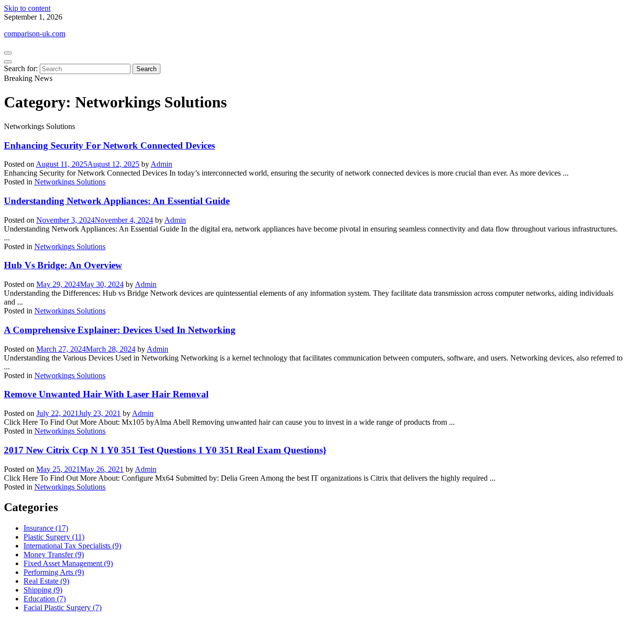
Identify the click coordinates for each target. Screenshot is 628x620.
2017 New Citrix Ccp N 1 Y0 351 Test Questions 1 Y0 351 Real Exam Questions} (165, 450)
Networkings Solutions (69, 182)
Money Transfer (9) (54, 554)
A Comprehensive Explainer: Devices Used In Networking (120, 330)
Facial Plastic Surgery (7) (63, 607)
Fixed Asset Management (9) (68, 563)
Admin (161, 164)
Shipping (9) (43, 590)
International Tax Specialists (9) (72, 546)
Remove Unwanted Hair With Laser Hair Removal (106, 394)
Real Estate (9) (46, 581)
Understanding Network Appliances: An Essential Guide (117, 201)
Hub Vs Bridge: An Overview (63, 265)
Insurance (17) (46, 528)
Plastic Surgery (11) (54, 537)
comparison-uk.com (34, 33)
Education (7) (45, 598)
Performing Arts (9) (54, 572)
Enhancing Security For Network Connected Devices (109, 145)
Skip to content (27, 8)
